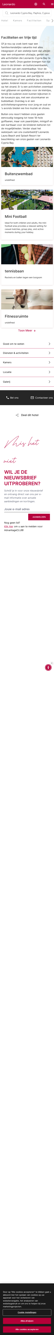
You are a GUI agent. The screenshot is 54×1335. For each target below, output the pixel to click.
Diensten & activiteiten (15, 352)
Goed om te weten (13, 343)
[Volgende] (51, 157)
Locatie (7, 372)
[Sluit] (51, 663)
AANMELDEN (39, 517)
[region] (27, 1309)
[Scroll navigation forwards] (51, 21)
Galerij (6, 381)
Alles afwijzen (27, 1321)
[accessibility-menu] (48, 667)
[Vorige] (3, 157)
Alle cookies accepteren (27, 1329)
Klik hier (8, 526)
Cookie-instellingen (27, 1312)
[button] (36, 4)
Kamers (7, 362)
